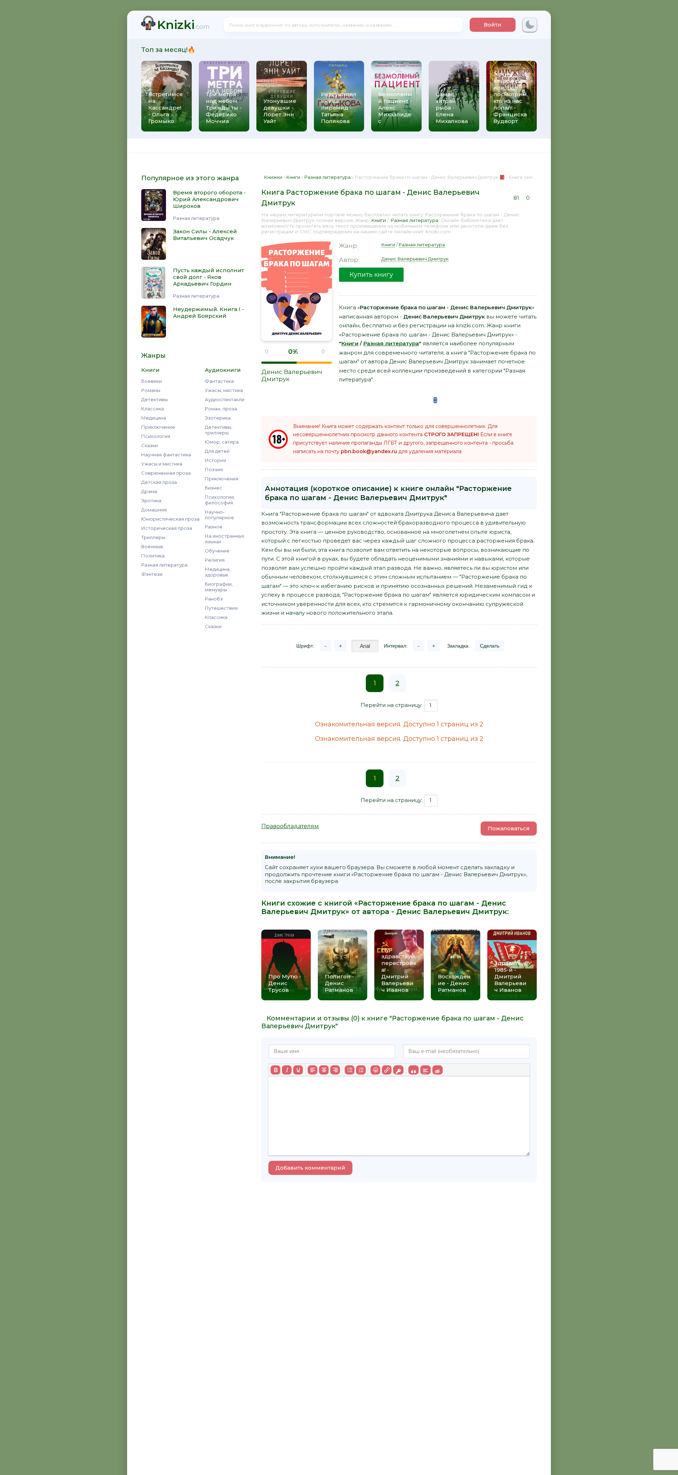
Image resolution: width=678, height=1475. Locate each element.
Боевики (151, 381)
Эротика (151, 500)
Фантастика (219, 381)
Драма (149, 491)
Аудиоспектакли (224, 399)
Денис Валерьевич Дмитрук (414, 259)
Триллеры (153, 537)
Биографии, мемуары (219, 586)
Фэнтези (151, 574)
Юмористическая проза (170, 519)
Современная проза (166, 473)
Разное (213, 526)
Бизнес (213, 488)
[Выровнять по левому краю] (312, 1070)
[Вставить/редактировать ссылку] (387, 1070)
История (215, 460)
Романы (150, 390)
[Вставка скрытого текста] (437, 1070)
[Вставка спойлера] (425, 1070)
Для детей (217, 451)
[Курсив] (287, 1070)
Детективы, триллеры (218, 429)
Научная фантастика (166, 454)
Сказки (149, 445)
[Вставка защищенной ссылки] (398, 1070)
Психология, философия (220, 499)
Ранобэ (214, 599)
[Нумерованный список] (361, 1070)
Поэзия (214, 469)
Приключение (158, 427)
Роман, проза (221, 408)
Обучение (217, 551)
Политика (153, 555)
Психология (155, 436)
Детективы (154, 399)
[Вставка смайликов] (375, 1070)
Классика (152, 408)
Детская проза (159, 482)
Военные (152, 546)
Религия (215, 560)
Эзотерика (218, 418)
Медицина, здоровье (218, 572)
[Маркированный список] (350, 1070)
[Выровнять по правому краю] (335, 1070)
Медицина (153, 418)
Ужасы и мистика (161, 464)
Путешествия (221, 608)
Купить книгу (371, 275)
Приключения (221, 478)
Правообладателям (290, 826)
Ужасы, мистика (224, 390)
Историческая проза (166, 528)
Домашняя (154, 510)
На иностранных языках (224, 538)
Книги (378, 220)
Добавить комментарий (310, 1167)
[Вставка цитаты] (413, 1070)
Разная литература (164, 565)
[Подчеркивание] (298, 1070)
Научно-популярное (219, 514)
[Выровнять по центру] (324, 1070)
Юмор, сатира (222, 442)
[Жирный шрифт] (275, 1070)
